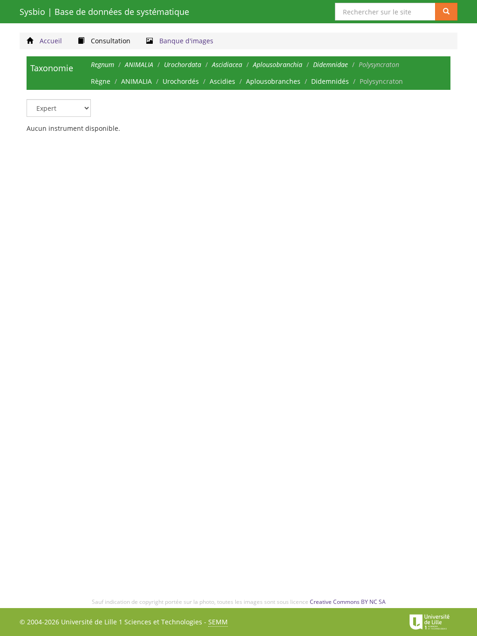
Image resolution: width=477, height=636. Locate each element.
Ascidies (222, 81)
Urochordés (181, 81)
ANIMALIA (136, 81)
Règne (100, 81)
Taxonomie (51, 68)
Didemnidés (330, 81)
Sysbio (104, 11)
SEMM (218, 621)
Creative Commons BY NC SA (348, 602)
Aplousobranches (273, 81)
